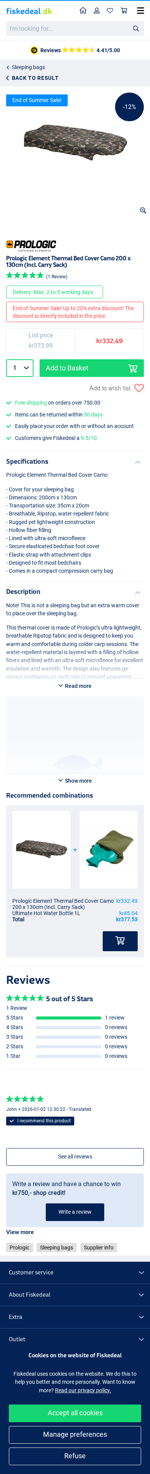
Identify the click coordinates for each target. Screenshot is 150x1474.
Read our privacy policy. (83, 1390)
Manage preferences (75, 1434)
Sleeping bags (28, 67)
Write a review (75, 1212)
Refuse (75, 1456)
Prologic (19, 1247)
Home (83, 11)
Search (135, 28)
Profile (96, 11)
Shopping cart (124, 11)
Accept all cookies (75, 1413)
